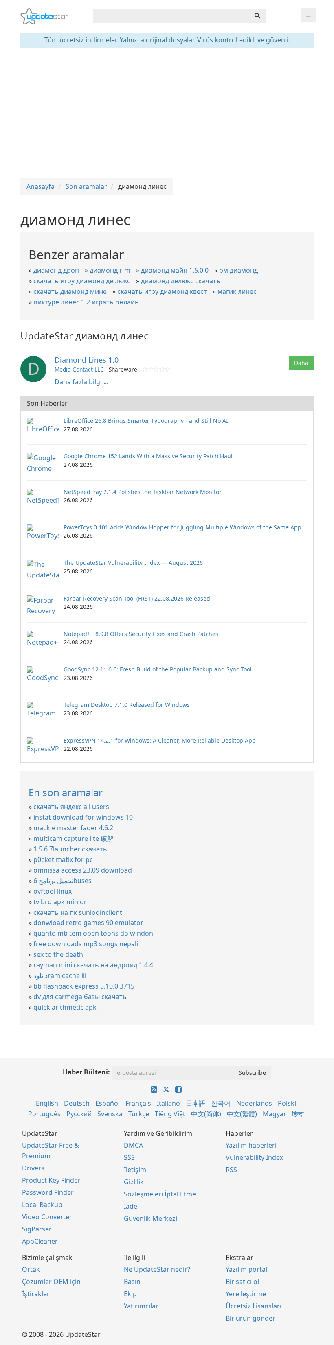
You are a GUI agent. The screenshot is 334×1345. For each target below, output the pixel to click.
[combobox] (171, 16)
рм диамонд (238, 270)
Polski (287, 1103)
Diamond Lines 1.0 (87, 360)
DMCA (133, 1145)
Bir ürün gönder (250, 1318)
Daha (301, 363)
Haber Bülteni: (86, 1071)
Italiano (168, 1103)
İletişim (135, 1169)
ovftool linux (52, 891)
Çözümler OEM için (51, 1281)
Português (44, 1113)
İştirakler (36, 1293)
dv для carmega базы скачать (80, 996)
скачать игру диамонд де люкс (81, 280)
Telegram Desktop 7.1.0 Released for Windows (127, 705)
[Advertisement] (167, 113)
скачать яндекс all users (71, 806)
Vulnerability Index (254, 1157)
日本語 (195, 1103)
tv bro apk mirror (60, 901)
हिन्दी (298, 1113)
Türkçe (138, 1113)
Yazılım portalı (247, 1269)
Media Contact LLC (79, 369)
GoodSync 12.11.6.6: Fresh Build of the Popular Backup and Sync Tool (158, 669)
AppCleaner (40, 1241)
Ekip (130, 1293)
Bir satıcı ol (242, 1281)
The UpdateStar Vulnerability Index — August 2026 (133, 562)
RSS (231, 1169)
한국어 (221, 1103)
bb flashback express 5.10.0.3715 (83, 986)
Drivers (33, 1167)
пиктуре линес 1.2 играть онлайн (86, 301)
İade (130, 1206)
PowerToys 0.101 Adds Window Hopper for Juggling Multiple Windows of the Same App (182, 527)
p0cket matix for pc (63, 859)
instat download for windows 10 (83, 817)
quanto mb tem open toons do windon (93, 933)
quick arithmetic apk (65, 1007)
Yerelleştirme (246, 1293)
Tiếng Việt (170, 1113)
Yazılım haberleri (251, 1145)
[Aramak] (257, 16)
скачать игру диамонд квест (162, 291)
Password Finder (48, 1192)
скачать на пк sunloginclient (77, 912)
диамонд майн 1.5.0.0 (175, 270)
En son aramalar (66, 792)
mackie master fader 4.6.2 (73, 827)
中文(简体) (206, 1113)
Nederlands (254, 1103)
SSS (129, 1157)
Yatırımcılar (141, 1305)
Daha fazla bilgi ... (81, 381)
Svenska (110, 1113)
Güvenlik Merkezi (150, 1218)
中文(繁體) (242, 1113)
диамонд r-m (110, 270)
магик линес (237, 291)
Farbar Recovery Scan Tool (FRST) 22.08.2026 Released (137, 598)
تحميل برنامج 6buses (62, 880)
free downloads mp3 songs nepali (85, 943)
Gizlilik (134, 1181)
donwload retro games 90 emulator (88, 922)
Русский (79, 1113)
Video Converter (47, 1216)
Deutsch (77, 1103)
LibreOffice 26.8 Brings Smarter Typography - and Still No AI (146, 420)
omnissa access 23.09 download (82, 870)
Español (107, 1103)
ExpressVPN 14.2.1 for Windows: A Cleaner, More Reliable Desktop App (160, 740)
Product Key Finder (51, 1180)
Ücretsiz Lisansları (253, 1305)
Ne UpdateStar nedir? (157, 1269)
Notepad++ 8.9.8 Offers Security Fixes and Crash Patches (141, 634)
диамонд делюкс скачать (180, 280)
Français (138, 1103)
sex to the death (58, 954)
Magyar (274, 1113)
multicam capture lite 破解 (73, 838)
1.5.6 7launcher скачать (70, 848)
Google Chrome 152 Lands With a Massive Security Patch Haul (148, 456)
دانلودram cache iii (59, 975)
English (47, 1103)
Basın (132, 1281)
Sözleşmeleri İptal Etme (160, 1194)
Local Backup (42, 1204)
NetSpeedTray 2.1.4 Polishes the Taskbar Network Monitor (143, 492)
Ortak (31, 1269)
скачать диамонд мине (70, 291)
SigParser (37, 1229)
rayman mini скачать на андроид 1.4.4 (93, 964)
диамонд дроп (56, 270)
